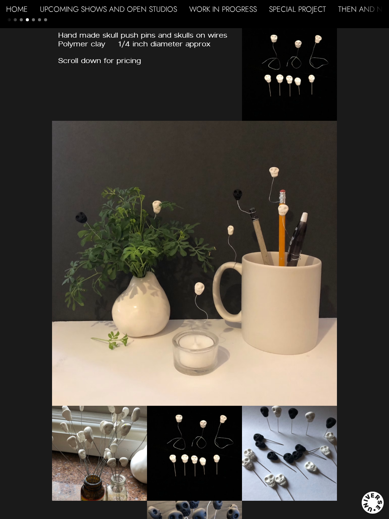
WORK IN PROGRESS (223, 9)
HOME (17, 9)
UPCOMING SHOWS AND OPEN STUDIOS (108, 9)
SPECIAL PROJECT (297, 9)
